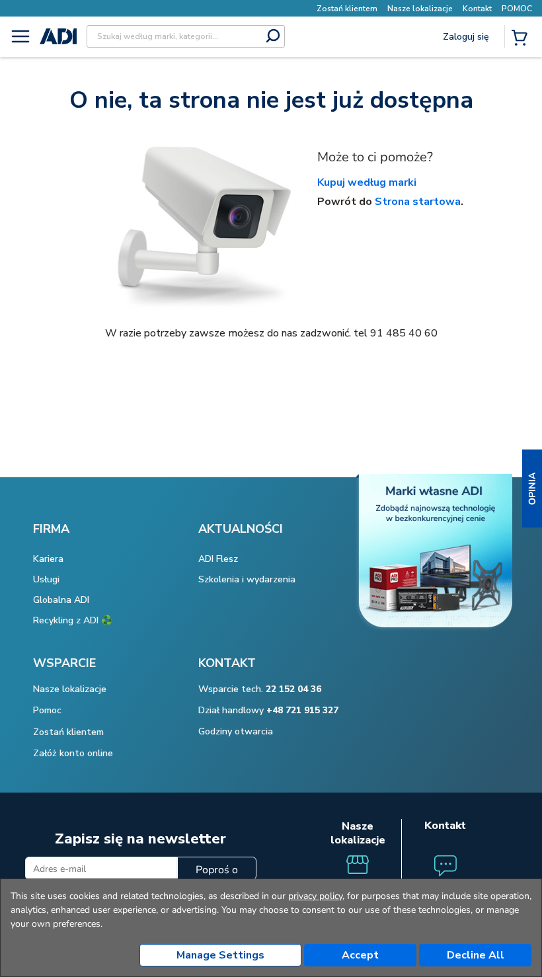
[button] (532, 488)
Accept (360, 955)
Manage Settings (220, 955)
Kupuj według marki (366, 182)
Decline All (475, 955)
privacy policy (315, 896)
